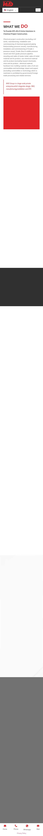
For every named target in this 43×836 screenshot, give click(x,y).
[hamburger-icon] (38, 10)
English (10, 10)
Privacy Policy (21, 833)
